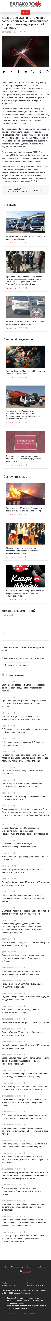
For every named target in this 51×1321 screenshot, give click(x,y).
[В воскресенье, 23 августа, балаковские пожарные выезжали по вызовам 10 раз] (25, 494)
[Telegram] (25, 72)
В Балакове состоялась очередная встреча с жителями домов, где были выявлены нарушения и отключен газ (25, 1159)
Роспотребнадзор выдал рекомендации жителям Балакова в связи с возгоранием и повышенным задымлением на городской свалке (25, 1175)
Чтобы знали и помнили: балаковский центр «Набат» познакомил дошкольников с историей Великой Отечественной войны (24, 1222)
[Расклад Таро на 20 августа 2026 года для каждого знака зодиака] (25, 357)
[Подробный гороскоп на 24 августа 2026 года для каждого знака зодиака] (24, 993)
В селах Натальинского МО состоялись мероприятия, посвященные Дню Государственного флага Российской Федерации (25, 831)
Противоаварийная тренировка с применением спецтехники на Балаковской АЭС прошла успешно (24, 703)
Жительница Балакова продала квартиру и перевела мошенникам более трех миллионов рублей (25, 593)
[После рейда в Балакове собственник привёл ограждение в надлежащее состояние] (14, 780)
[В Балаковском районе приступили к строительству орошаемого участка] (14, 840)
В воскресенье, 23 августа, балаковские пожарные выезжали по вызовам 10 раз (24, 509)
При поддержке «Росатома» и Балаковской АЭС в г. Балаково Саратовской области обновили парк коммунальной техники (23, 415)
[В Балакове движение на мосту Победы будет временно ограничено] (14, 738)
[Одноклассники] (18, 72)
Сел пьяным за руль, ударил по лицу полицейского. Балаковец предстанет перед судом (23, 458)
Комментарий (8, 615)
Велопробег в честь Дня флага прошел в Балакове (25, 1022)
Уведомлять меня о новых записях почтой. (24, 658)
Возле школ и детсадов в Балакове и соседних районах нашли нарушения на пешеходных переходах (23, 687)
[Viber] (40, 72)
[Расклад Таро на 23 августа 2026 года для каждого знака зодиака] (24, 1029)
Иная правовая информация (23, 1313)
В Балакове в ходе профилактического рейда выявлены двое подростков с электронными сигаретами (23, 1207)
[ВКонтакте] (11, 72)
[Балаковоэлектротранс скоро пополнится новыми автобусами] (25, 222)
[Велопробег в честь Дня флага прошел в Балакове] (24, 1019)
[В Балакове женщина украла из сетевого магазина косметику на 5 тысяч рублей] (24, 967)
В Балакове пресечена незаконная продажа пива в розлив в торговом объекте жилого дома (22, 551)
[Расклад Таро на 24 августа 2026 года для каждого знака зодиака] (24, 980)
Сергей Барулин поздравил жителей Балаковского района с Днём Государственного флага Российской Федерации (25, 1061)
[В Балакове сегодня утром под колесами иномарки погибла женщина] (25, 307)
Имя (3, 634)
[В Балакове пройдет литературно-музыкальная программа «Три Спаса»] (14, 793)
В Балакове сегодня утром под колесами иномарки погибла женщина (25, 322)
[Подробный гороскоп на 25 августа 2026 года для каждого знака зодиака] (14, 879)
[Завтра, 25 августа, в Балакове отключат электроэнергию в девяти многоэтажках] (14, 713)
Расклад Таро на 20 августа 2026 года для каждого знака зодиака (25, 372)
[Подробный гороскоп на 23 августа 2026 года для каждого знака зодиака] (24, 1041)
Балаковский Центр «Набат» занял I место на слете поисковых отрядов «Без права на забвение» (23, 958)
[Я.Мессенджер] (4, 72)
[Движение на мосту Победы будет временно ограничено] (14, 767)
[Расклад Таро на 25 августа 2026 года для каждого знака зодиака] (14, 866)
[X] (33, 72)
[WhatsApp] (47, 72)
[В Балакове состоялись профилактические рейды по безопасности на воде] (14, 726)
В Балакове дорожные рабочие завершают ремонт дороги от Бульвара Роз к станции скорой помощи (25, 1131)
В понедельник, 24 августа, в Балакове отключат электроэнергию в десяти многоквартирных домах (24, 1102)
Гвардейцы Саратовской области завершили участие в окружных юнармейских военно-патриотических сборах (23, 1238)
